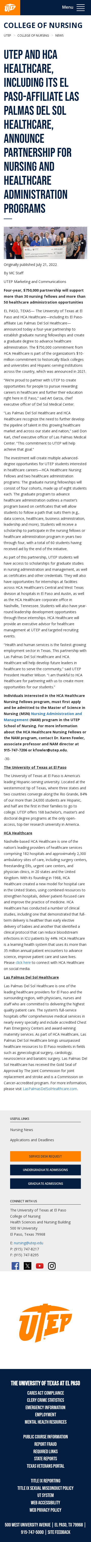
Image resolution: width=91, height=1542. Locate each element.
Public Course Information (45, 1437)
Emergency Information (45, 1408)
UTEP (7, 35)
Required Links (45, 1452)
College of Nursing (43, 25)
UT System (45, 1495)
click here (23, 962)
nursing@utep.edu (28, 1242)
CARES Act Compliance (45, 1393)
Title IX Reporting (45, 1481)
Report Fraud (45, 1444)
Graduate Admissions (45, 1183)
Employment (45, 1415)
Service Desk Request (45, 1156)
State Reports (45, 1459)
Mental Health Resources (45, 1422)
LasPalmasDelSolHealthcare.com (50, 1088)
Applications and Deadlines (32, 1139)
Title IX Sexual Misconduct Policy (45, 1488)
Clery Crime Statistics (45, 1400)
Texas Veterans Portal (45, 1466)
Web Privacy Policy (45, 1510)
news (59, 35)
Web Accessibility (45, 1503)
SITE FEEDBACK (59, 1532)
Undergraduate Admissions (45, 1170)
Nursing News (21, 1129)
